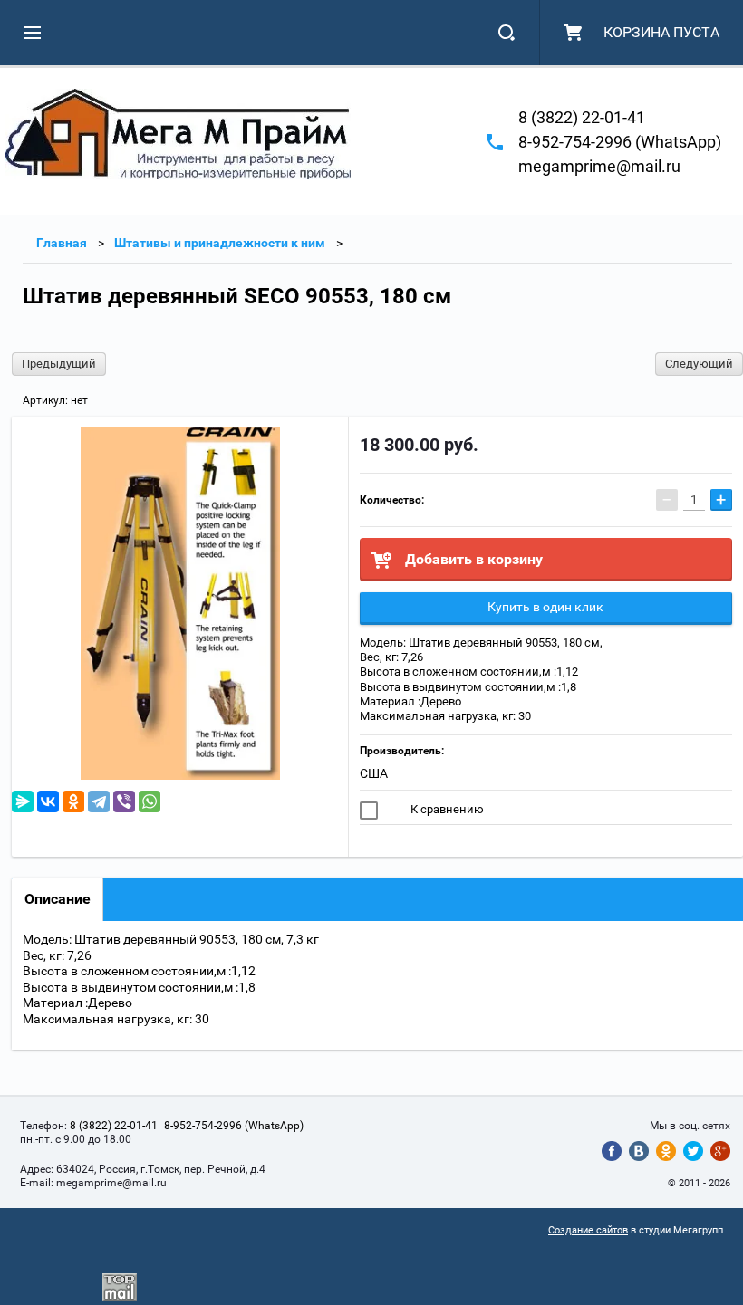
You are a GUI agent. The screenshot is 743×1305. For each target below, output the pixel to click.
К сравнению (446, 809)
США (374, 773)
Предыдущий (59, 363)
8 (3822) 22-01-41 (581, 117)
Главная (61, 242)
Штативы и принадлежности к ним (219, 242)
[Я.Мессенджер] (23, 801)
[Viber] (124, 801)
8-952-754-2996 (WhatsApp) (619, 141)
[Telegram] (99, 801)
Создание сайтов (588, 1230)
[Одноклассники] (73, 801)
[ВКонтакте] (48, 801)
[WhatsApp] (149, 801)
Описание (57, 898)
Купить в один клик (545, 607)
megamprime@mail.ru (599, 166)
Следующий (699, 363)
